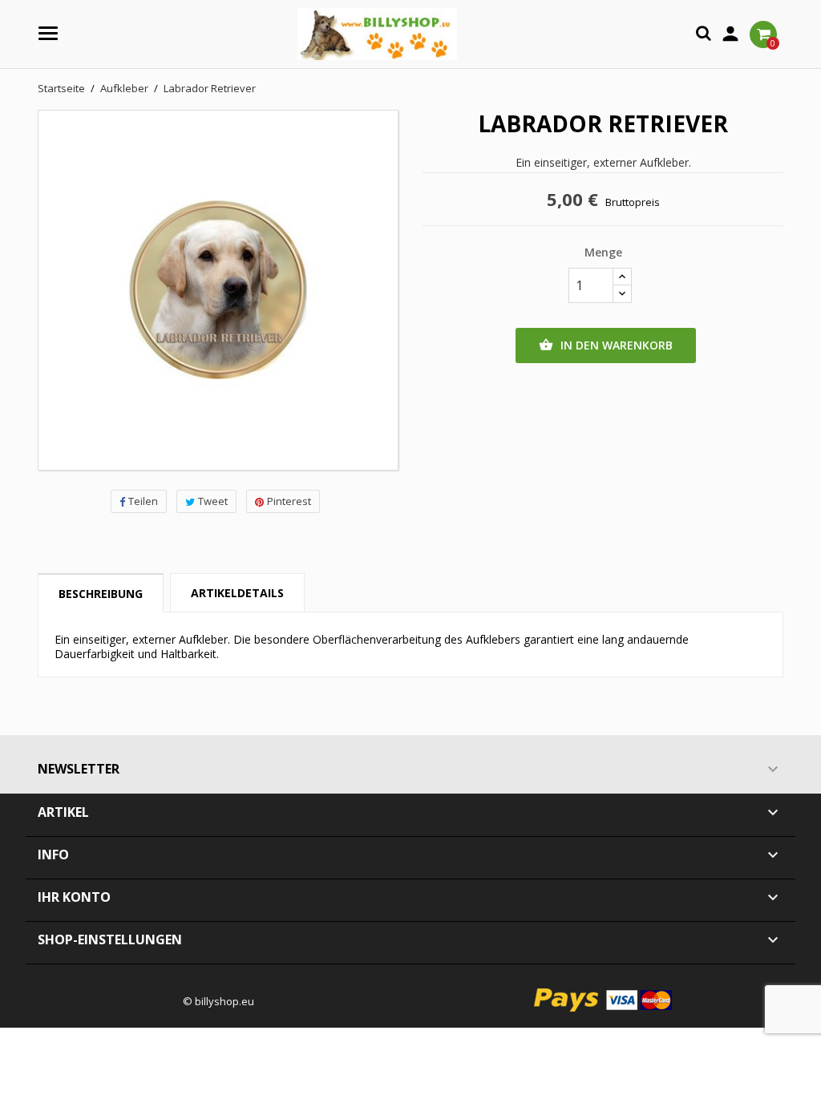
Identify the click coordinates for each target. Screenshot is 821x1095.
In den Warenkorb (606, 345)
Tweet (213, 501)
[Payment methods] (603, 998)
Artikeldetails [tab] (237, 592)
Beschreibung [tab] (101, 593)
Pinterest (289, 501)
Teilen (143, 501)
